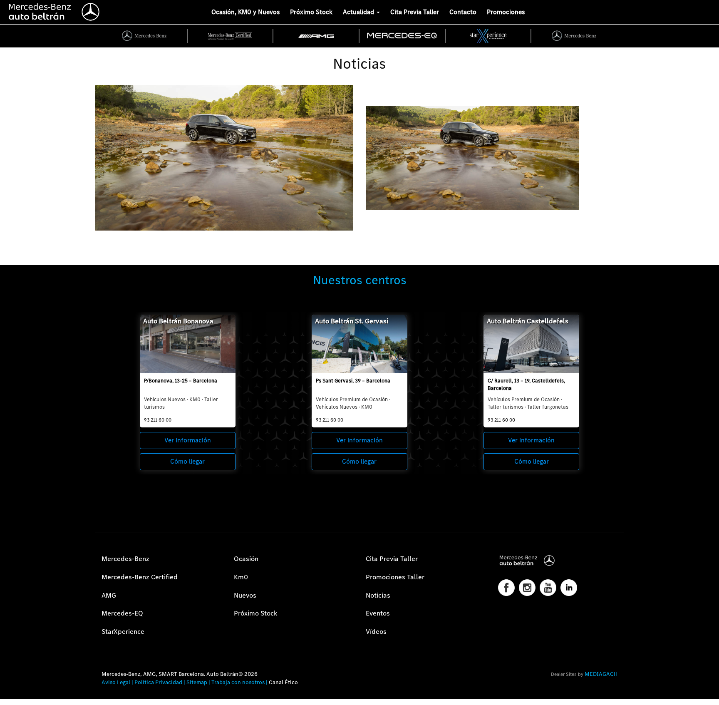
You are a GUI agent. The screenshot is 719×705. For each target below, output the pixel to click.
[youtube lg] (548, 587)
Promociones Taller (395, 577)
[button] (10, 694)
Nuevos (245, 595)
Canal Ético (283, 682)
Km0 (241, 577)
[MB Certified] (231, 36)
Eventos (378, 613)
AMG (109, 595)
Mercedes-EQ (122, 613)
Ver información (187, 440)
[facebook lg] (506, 587)
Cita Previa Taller (414, 11)
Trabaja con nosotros (238, 682)
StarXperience (123, 631)
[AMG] (316, 36)
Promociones (506, 11)
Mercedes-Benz (125, 559)
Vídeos (376, 631)
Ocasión (246, 559)
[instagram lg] (527, 587)
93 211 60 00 (157, 420)
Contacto (462, 11)
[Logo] (2, 10)
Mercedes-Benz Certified (140, 577)
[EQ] (403, 36)
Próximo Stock (311, 11)
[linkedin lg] (568, 587)
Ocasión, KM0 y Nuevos (245, 11)
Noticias (378, 595)
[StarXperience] (489, 36)
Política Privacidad (158, 682)
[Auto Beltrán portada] (54, 10)
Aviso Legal (116, 682)
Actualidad (359, 11)
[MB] (145, 36)
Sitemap (196, 682)
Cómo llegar (187, 461)
